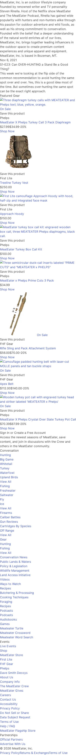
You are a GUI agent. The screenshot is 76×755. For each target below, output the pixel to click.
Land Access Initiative (15, 575)
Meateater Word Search (16, 637)
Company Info (10, 682)
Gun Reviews (9, 521)
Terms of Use (9, 722)
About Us (6, 677)
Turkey (4, 468)
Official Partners (11, 739)
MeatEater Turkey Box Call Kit (21, 249)
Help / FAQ (7, 726)
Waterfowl (7, 473)
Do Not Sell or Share (14, 713)
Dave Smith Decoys (13, 673)
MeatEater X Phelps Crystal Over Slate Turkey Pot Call (38, 419)
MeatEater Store (11, 655)
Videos (5, 579)
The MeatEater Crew (14, 686)
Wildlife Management (14, 570)
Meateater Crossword (15, 633)
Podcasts (6, 610)
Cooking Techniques (14, 597)
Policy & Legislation (13, 566)
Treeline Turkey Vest (14, 182)
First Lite (6, 659)
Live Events (8, 646)
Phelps (4, 668)
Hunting (5, 455)
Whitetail (6, 464)
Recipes (5, 588)
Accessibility (9, 704)
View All (5, 481)
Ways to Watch (10, 584)
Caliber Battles (10, 517)
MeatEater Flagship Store (17, 730)
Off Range (7, 530)
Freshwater (7, 490)
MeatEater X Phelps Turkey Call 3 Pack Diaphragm (35, 122)
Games (5, 624)
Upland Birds (9, 477)
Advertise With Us (12, 744)
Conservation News (13, 557)
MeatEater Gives (11, 690)
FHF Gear (6, 664)
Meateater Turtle (11, 628)
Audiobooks (8, 619)
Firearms (6, 513)
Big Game (6, 459)
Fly (2, 499)
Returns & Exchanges (34, 753)
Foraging (6, 601)
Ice (2, 504)
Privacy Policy (10, 708)
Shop (3, 650)
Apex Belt (6, 384)
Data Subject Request (15, 717)
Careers (5, 695)
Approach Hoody (12, 214)
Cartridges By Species (15, 526)
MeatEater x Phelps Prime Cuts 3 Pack (27, 280)
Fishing (5, 486)
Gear (3, 539)
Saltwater (6, 495)
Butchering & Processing (17, 593)
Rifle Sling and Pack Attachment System (28, 348)
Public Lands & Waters (15, 561)
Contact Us (8, 699)
